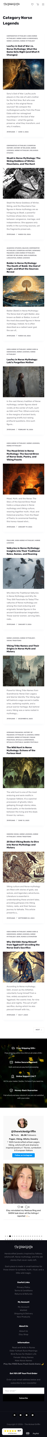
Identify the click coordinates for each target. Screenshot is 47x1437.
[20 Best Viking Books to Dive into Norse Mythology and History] (23, 867)
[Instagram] (26, 1415)
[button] (5, 1236)
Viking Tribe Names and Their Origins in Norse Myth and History (23, 648)
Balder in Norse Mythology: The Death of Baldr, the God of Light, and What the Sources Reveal (23, 267)
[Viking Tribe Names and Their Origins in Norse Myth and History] (23, 671)
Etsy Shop (23, 1334)
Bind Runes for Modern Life (23, 1354)
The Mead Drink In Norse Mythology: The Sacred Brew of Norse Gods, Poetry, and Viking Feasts (23, 455)
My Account (23, 1307)
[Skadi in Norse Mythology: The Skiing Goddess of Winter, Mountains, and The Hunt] (23, 183)
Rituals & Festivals (15, 742)
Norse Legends (13, 41)
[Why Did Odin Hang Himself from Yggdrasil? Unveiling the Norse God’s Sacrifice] (23, 967)
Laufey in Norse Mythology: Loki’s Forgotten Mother (22, 361)
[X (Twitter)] (20, 1415)
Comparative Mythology (17, 36)
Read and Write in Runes (23, 1347)
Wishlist (23, 1310)
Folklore (10, 540)
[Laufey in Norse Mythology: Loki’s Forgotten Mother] (23, 381)
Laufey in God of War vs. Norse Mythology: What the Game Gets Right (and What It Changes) (23, 50)
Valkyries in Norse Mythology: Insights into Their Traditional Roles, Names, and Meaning (23, 551)
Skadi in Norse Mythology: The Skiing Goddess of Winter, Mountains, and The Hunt (23, 161)
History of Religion (22, 148)
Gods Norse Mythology (25, 253)
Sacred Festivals (31, 742)
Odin (18, 937)
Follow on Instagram (23, 1155)
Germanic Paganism (15, 732)
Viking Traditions (14, 640)
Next (38, 1030)
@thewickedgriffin (23, 1131)
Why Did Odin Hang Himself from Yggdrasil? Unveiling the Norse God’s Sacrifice (23, 945)
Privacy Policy (23, 1287)
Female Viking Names (23, 1357)
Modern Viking (13, 834)
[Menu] (43, 4)
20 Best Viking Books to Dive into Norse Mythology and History (23, 844)
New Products (23, 1317)
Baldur (25, 248)
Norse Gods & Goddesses (27, 38)
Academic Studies (14, 248)
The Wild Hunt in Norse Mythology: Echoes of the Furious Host (21, 750)
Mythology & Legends (24, 735)
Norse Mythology (27, 41)
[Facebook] (14, 1415)
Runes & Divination (29, 937)
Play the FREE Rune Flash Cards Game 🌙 (24, 1364)
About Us (23, 1331)
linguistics (11, 258)
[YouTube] (32, 1415)
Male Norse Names (23, 1360)
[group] (23, 1197)
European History (24, 250)
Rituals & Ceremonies (25, 740)
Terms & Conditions (24, 1290)
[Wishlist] (32, 4)
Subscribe (23, 1398)
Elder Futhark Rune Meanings (23, 1351)
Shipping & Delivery (23, 1313)
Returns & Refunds (23, 1294)
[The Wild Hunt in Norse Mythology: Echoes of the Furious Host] (23, 772)
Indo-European (30, 255)
